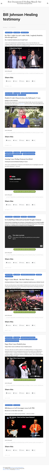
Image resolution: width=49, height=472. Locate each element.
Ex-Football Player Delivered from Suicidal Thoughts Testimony (23, 220)
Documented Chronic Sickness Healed (13, 154)
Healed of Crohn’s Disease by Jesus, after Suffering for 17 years (22, 98)
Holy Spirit (23, 216)
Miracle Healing (24, 32)
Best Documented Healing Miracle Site (24, 1)
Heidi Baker (39, 274)
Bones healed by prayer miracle (28, 337)
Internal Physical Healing (29, 154)
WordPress (17, 469)
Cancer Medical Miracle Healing (27, 152)
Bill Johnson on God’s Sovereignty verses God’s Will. (20, 408)
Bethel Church (9, 32)
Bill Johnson (16, 32)
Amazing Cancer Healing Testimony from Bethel (19, 159)
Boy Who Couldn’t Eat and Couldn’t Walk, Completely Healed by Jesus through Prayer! (23, 36)
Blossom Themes (6, 469)
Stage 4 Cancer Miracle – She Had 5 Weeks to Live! (19, 279)
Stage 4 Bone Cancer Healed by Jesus (15, 344)
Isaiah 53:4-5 (21, 103)
